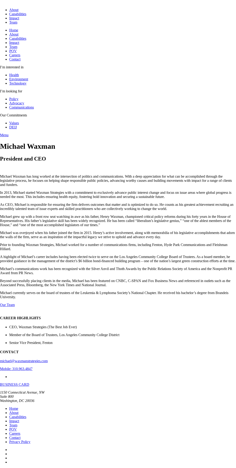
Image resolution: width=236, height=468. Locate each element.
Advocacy (16, 103)
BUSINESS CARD (14, 384)
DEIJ (13, 127)
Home (13, 30)
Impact (14, 18)
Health (14, 75)
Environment (18, 79)
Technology (18, 83)
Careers (14, 55)
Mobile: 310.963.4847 (16, 369)
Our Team (7, 305)
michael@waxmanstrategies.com (24, 361)
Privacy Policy (19, 442)
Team (13, 22)
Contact (15, 59)
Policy (13, 99)
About (13, 10)
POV (13, 51)
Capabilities (17, 14)
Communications (21, 107)
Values (14, 123)
